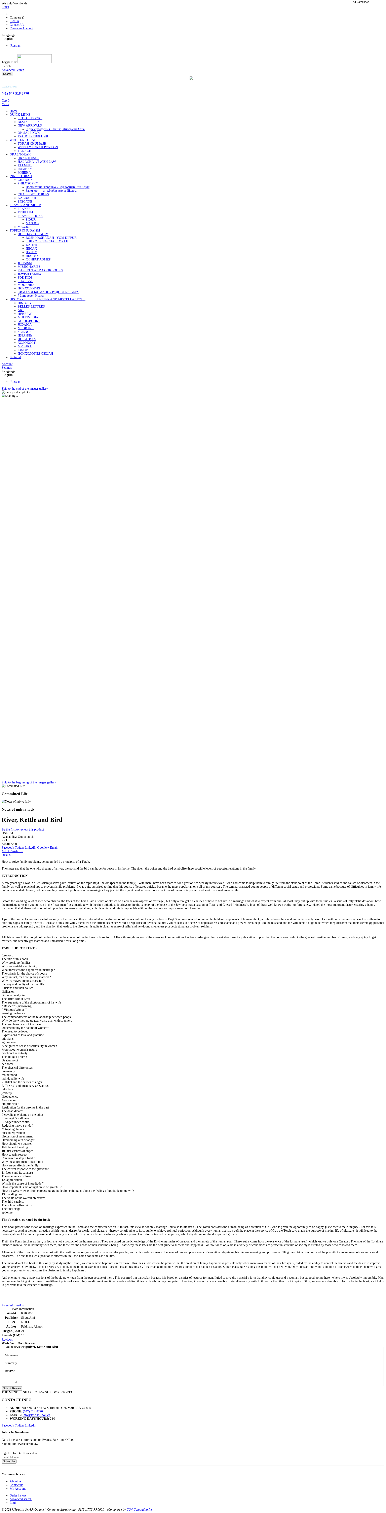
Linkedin (30, 1425)
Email (53, 847)
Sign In (14, 21)
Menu (5, 104)
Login (13, 1502)
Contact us (16, 1485)
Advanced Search (13, 70)
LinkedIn (30, 847)
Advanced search (21, 1499)
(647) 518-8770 (33, 1411)
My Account (18, 1488)
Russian (15, 45)
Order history (18, 1495)
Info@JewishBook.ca (36, 1415)
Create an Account (21, 28)
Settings (7, 367)
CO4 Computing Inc (139, 1509)
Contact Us (17, 24)
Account (7, 364)
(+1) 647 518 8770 (15, 93)
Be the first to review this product (23, 829)
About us (15, 1481)
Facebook (8, 847)
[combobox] (20, 66)
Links (5, 7)
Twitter (19, 847)
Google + (43, 847)
